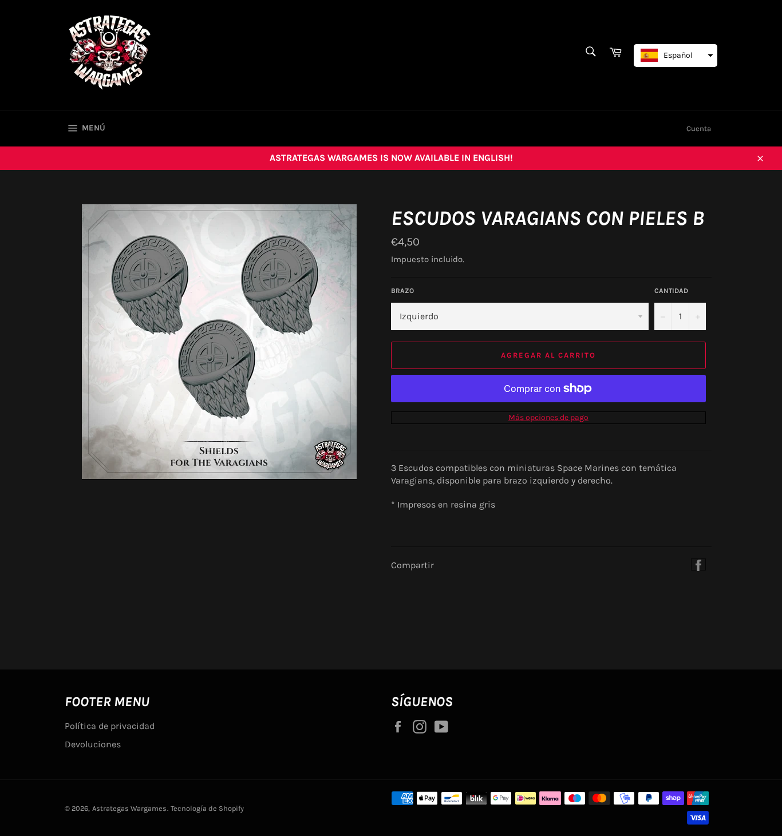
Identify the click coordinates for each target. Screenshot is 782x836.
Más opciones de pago (548, 417)
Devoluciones (93, 744)
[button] (675, 55)
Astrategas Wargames (129, 808)
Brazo (402, 291)
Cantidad (671, 291)
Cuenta (698, 128)
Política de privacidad (110, 725)
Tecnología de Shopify (207, 808)
